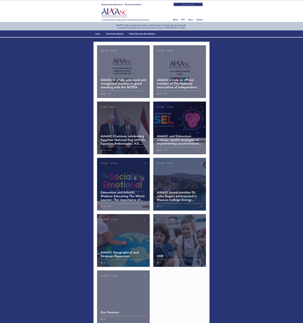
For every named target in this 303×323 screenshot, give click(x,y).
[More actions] (145, 50)
